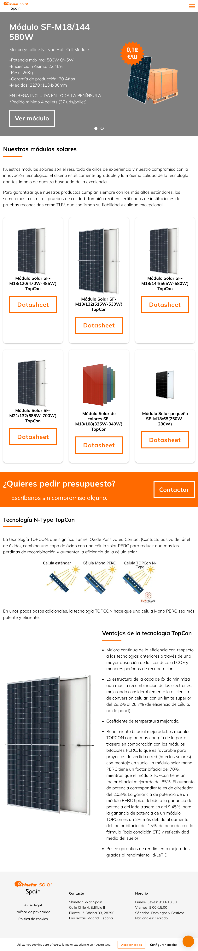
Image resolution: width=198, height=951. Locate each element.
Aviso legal (33, 905)
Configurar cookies (163, 945)
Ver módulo (32, 118)
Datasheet (33, 304)
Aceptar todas (131, 945)
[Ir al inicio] (15, 6)
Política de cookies (33, 918)
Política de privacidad (33, 911)
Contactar (174, 489)
